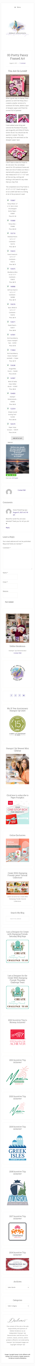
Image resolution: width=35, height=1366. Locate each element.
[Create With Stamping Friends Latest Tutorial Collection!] (17, 894)
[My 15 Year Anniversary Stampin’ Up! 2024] (17, 737)
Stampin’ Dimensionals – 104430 (12, 399)
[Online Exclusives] (17, 861)
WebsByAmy (23, 1358)
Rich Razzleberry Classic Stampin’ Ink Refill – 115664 (12, 356)
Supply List (10, 442)
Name (5, 573)
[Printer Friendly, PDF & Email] (11, 475)
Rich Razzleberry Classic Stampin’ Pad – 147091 (12, 340)
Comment (7, 548)
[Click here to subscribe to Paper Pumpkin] (17, 824)
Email (5, 582)
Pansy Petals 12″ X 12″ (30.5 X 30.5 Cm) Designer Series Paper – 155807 (12, 208)
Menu (19, 7)
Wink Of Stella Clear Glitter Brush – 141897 (12, 384)
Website (5, 591)
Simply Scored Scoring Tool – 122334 (12, 414)
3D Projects (15, 478)
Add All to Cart (17, 438)
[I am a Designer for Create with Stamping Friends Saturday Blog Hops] (17, 951)
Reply (8, 528)
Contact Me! (22, 490)
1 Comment (22, 63)
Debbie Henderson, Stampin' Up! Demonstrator (17, 28)
